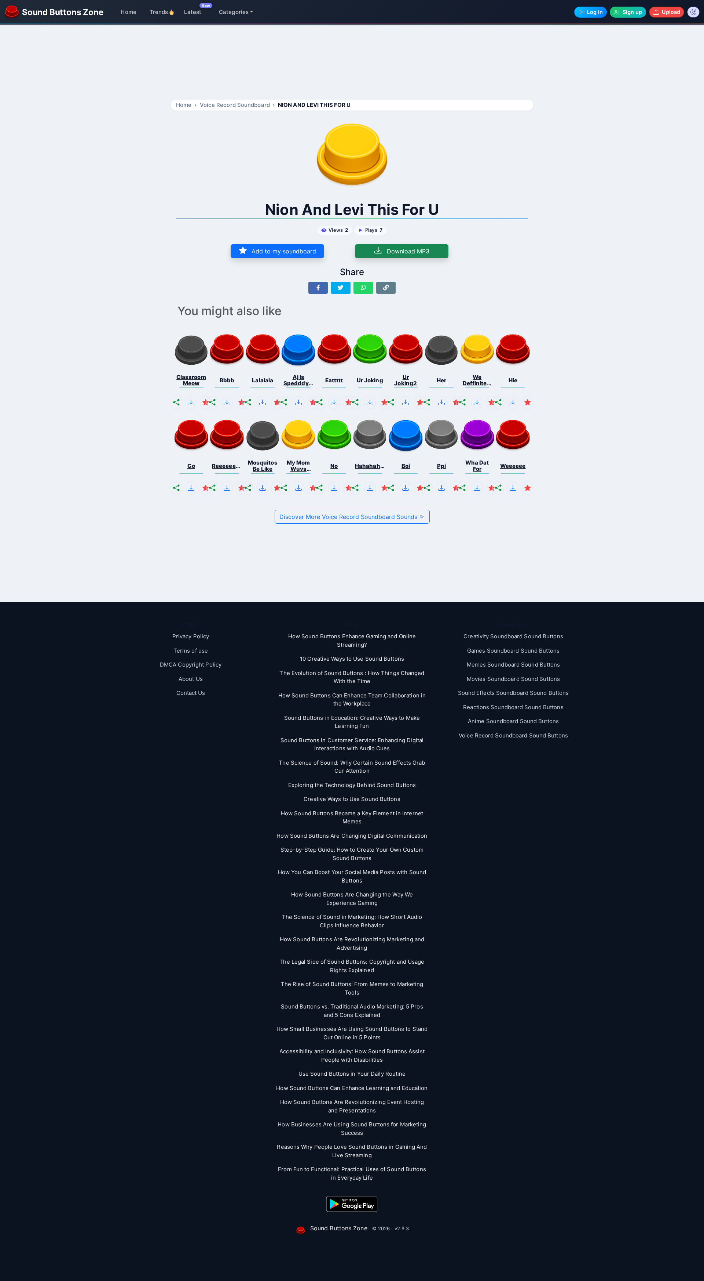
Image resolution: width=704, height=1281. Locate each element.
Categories (234, 11)
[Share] (176, 402)
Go (191, 466)
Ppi (441, 466)
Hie (513, 380)
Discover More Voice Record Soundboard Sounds (349, 516)
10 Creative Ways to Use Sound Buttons (352, 658)
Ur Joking (370, 380)
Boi (406, 466)
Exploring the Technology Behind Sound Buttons (352, 785)
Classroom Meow (191, 380)
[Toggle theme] (693, 12)
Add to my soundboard (283, 251)
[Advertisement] (352, 63)
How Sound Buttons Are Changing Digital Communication (351, 835)
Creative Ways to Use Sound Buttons (352, 798)
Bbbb (227, 380)
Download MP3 (407, 251)
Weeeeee (513, 466)
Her (441, 380)
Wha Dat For (477, 465)
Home (128, 11)
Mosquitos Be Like (263, 465)
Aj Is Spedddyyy (298, 380)
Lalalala (262, 380)
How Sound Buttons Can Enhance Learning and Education (352, 1088)
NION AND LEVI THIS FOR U (314, 104)
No (334, 466)
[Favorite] (205, 402)
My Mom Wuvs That (298, 465)
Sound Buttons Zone (338, 1228)
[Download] (191, 402)
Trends (159, 11)
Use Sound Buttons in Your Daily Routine (352, 1073)
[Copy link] (386, 288)
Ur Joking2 (405, 380)
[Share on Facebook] (318, 288)
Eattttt (334, 380)
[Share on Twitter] (341, 288)
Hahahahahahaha (370, 466)
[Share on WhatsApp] (363, 288)
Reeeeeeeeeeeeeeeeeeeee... (227, 466)
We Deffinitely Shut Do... (477, 380)
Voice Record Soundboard (235, 104)
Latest (192, 11)
